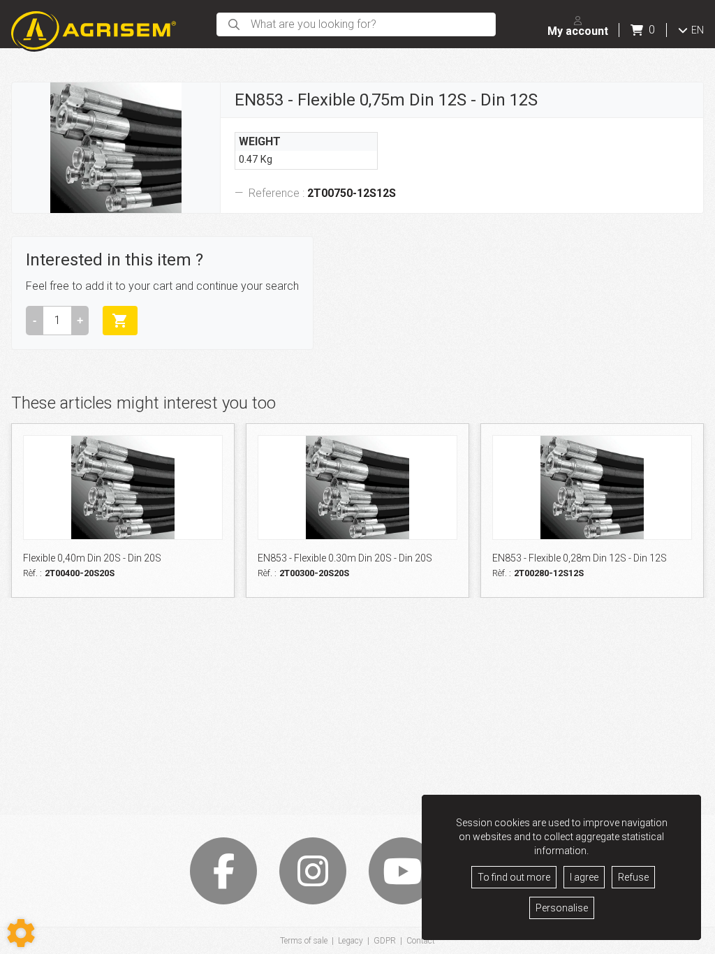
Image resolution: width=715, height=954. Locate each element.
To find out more (514, 877)
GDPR (385, 941)
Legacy (350, 941)
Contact (420, 941)
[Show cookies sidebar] (21, 933)
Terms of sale (303, 941)
